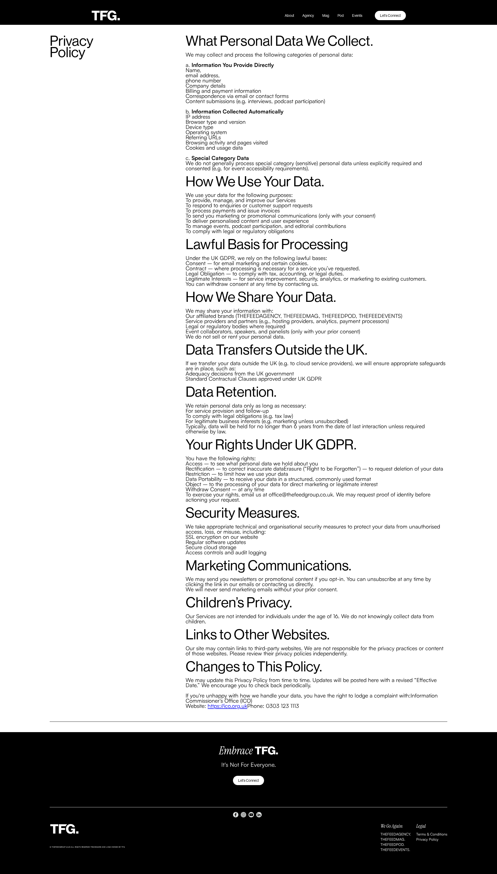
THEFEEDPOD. (393, 844)
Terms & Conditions (431, 834)
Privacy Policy (427, 839)
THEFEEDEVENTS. (395, 849)
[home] (110, 15)
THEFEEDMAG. (393, 839)
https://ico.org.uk (227, 705)
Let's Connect (390, 15)
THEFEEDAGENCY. (396, 834)
